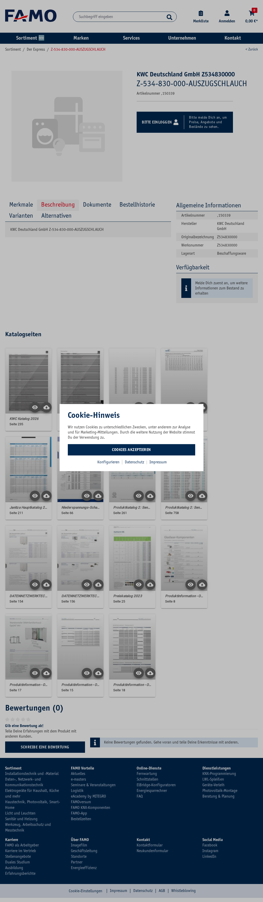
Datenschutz (135, 462)
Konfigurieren (108, 462)
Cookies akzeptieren (131, 449)
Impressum (158, 462)
